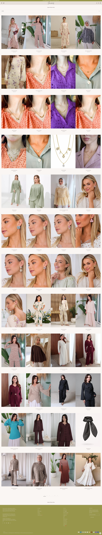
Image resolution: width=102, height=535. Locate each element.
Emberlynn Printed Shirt (14, 90)
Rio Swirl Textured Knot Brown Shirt (64, 448)
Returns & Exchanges (65, 512)
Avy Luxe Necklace (88, 130)
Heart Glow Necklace (63, 170)
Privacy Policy (65, 520)
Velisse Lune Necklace (39, 130)
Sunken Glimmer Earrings (39, 289)
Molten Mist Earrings (88, 289)
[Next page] (57, 495)
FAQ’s (64, 516)
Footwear (39, 512)
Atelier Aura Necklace (88, 90)
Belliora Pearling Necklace (14, 170)
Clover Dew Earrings (14, 329)
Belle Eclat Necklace (14, 130)
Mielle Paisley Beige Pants (14, 488)
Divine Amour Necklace (88, 170)
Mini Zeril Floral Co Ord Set (39, 329)
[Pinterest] (6, 522)
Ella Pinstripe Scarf (88, 448)
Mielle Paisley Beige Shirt (39, 488)
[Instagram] (4, 522)
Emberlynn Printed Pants (63, 329)
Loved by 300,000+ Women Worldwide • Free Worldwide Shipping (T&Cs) (51, 0)
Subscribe (92, 517)
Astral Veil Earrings (64, 289)
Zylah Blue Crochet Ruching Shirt (14, 448)
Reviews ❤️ (64, 525)
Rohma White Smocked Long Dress (88, 488)
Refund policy (65, 524)
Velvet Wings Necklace (39, 170)
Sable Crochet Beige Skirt (88, 329)
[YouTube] (8, 522)
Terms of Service (65, 521)
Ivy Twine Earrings (14, 289)
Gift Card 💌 (64, 511)
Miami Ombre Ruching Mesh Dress (64, 488)
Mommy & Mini (39, 511)
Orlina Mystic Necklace (63, 90)
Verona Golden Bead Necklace (39, 90)
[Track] (3, 3)
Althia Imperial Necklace (63, 130)
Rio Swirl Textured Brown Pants (39, 448)
